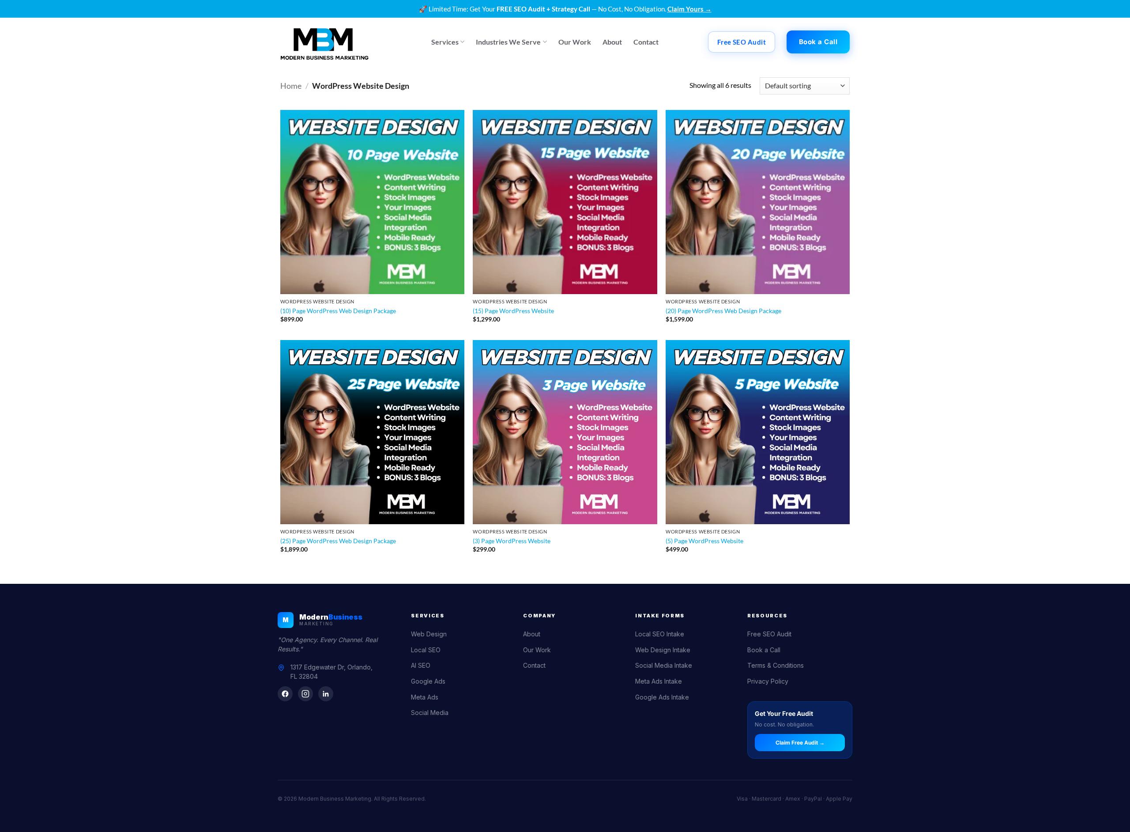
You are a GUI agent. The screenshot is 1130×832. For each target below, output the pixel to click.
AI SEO (420, 665)
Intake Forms (660, 616)
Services (445, 42)
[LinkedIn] (325, 693)
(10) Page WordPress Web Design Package (338, 310)
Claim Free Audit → (800, 742)
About (612, 42)
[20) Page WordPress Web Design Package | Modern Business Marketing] (758, 202)
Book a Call (763, 650)
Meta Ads (424, 697)
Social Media (429, 712)
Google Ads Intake (662, 697)
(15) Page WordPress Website (513, 310)
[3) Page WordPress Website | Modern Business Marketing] (565, 432)
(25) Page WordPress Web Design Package (338, 541)
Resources (767, 616)
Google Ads (428, 681)
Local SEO (426, 650)
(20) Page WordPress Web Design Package (723, 310)
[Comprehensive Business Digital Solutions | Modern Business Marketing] (324, 42)
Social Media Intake (663, 665)
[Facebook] (285, 693)
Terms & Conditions (775, 665)
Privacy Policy (767, 681)
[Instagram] (305, 693)
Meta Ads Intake (658, 681)
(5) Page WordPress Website (704, 541)
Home (290, 86)
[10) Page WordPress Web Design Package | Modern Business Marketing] (372, 202)
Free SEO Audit (769, 634)
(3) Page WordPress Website (511, 541)
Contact (646, 42)
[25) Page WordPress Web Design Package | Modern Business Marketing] (372, 432)
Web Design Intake (662, 650)
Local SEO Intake (659, 634)
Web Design (429, 634)
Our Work (574, 42)
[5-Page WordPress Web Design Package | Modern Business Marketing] (758, 432)
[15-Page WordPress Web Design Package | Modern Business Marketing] (565, 202)
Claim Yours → (689, 9)
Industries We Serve (508, 42)
